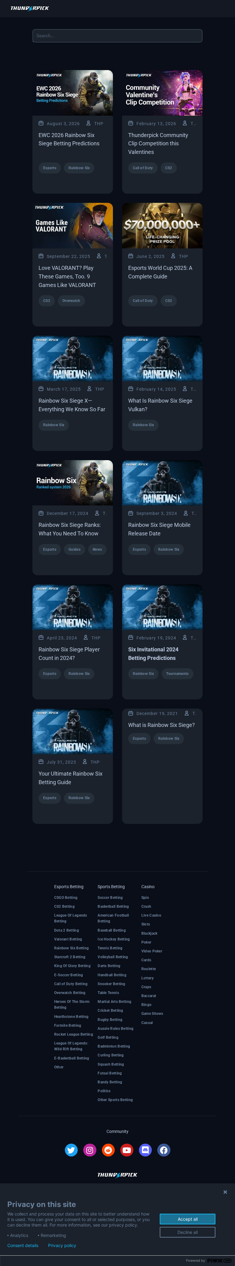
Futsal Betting (110, 1073)
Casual (147, 1023)
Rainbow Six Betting (71, 948)
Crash (146, 906)
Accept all (188, 1219)
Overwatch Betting (70, 993)
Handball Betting (112, 975)
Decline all (187, 1232)
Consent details (22, 1245)
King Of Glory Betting (72, 966)
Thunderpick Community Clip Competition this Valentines (158, 143)
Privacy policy (62, 1245)
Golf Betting (108, 1037)
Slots (145, 924)
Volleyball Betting (113, 957)
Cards (146, 960)
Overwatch (71, 301)
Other (59, 1067)
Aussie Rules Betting (115, 1028)
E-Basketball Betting (71, 1058)
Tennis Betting (110, 948)
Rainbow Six (79, 168)
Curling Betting (111, 1055)
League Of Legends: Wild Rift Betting (71, 1046)
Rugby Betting (110, 1020)
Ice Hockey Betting (114, 939)
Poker (146, 942)
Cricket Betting (110, 1010)
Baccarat (148, 996)
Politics (104, 1091)
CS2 (168, 168)
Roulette (148, 969)
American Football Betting (113, 918)
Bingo (146, 1005)
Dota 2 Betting (66, 930)
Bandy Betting (110, 1082)
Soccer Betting (110, 898)
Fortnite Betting (67, 1025)
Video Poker (151, 951)
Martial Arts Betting (114, 1002)
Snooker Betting (111, 984)
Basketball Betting (113, 906)
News (97, 549)
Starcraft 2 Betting (70, 957)
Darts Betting (109, 966)
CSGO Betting (66, 898)
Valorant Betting (68, 939)
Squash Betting (111, 1064)
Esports (49, 168)
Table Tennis (108, 993)
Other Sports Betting (115, 1100)
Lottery (147, 978)
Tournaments (177, 674)
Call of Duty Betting (71, 984)
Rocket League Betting (73, 1034)
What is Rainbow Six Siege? (161, 725)
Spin (145, 898)
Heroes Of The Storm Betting (72, 1005)
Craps (146, 987)
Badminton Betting (114, 1046)
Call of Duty (143, 168)
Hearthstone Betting (71, 1017)
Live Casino (151, 915)
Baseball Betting (112, 930)
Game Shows (152, 1013)
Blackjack (149, 933)
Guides (74, 549)
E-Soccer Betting (68, 975)
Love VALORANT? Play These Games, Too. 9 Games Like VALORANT (67, 276)
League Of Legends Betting (70, 918)
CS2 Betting (64, 906)
